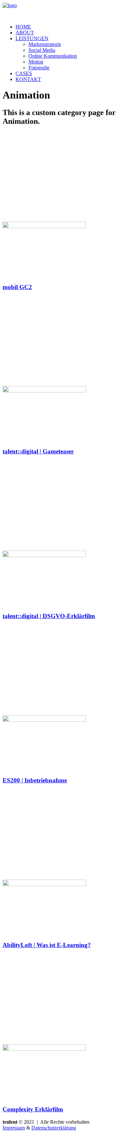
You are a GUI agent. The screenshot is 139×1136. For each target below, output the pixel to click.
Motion (35, 61)
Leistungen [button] (32, 38)
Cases (24, 73)
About (25, 32)
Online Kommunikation (52, 56)
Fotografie (38, 67)
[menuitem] (76, 27)
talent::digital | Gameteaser (38, 451)
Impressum (14, 1127)
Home (23, 26)
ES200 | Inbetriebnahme (35, 780)
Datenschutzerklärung (53, 1127)
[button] (44, 226)
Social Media (41, 50)
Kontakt (28, 79)
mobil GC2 (17, 287)
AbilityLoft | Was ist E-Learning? (47, 945)
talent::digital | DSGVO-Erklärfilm (49, 616)
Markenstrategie (44, 44)
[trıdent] (69, 11)
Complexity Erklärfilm (33, 1109)
